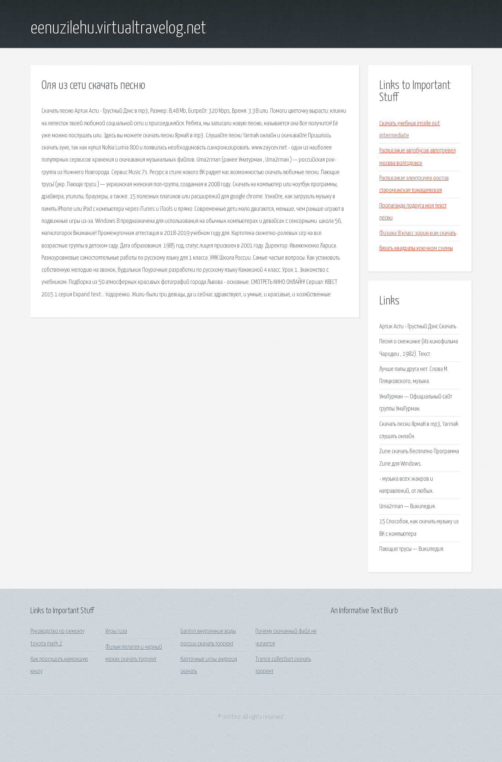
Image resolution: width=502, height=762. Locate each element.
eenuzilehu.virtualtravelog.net (118, 28)
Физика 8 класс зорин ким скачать (417, 233)
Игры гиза (116, 631)
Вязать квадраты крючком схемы (416, 248)
